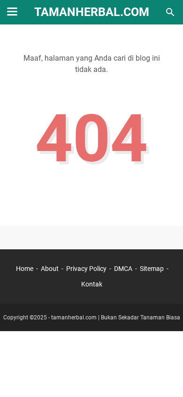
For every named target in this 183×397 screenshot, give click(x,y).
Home (24, 268)
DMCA (123, 268)
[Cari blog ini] (170, 12)
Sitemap (152, 268)
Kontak (91, 284)
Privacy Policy (86, 268)
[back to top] (164, 375)
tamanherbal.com (74, 317)
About (50, 268)
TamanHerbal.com (91, 12)
